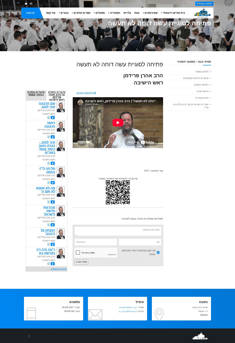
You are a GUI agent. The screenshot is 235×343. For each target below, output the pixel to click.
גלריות (127, 13)
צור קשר (50, 13)
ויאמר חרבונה (49, 124)
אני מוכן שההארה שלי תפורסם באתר (138, 252)
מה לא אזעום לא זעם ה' (45, 189)
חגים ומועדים (202, 97)
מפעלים (100, 13)
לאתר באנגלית (204, 3)
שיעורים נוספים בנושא (36, 93)
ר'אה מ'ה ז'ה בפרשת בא (45, 251)
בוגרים (64, 13)
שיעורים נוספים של (56, 96)
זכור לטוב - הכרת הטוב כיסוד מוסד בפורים (47, 147)
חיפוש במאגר (202, 71)
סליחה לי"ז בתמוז (47, 170)
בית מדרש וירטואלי (174, 13)
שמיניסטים (151, 13)
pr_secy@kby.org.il (128, 311)
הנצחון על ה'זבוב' (48, 231)
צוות (136, 13)
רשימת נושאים (201, 84)
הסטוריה (115, 13)
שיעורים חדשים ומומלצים (196, 78)
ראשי (30, 23)
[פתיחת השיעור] (48, 117)
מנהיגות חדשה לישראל (49, 210)
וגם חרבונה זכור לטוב (47, 105)
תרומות (30, 13)
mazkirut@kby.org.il (128, 307)
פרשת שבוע (203, 91)
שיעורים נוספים (59, 269)
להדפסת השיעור (85, 92)
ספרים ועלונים (82, 13)
